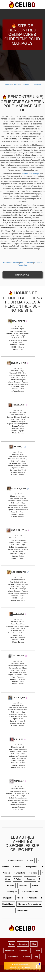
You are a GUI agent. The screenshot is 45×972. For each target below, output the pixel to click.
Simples (18, 866)
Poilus (18, 879)
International (9, 950)
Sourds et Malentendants (30, 904)
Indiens (34, 873)
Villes (34, 944)
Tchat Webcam (12, 956)
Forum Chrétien (26, 262)
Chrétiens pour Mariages (32, 84)
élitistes (5, 866)
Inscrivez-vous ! (22, 274)
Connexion (36, 950)
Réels (20, 897)
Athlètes (10, 885)
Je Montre (26, 956)
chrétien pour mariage (30, 173)
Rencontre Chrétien (11, 262)
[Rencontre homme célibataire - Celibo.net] (25, 446)
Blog (36, 956)
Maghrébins (32, 866)
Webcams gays (16, 860)
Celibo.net (8, 84)
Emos (30, 860)
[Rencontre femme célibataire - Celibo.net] (27, 321)
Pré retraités (23, 910)
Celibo (11, 944)
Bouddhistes (7, 904)
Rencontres (22, 944)
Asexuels (33, 897)
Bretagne (31, 879)
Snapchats (20, 873)
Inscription (23, 950)
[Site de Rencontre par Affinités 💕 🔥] (22, 4)
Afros (7, 879)
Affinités (17, 84)
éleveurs (23, 885)
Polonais (6, 873)
